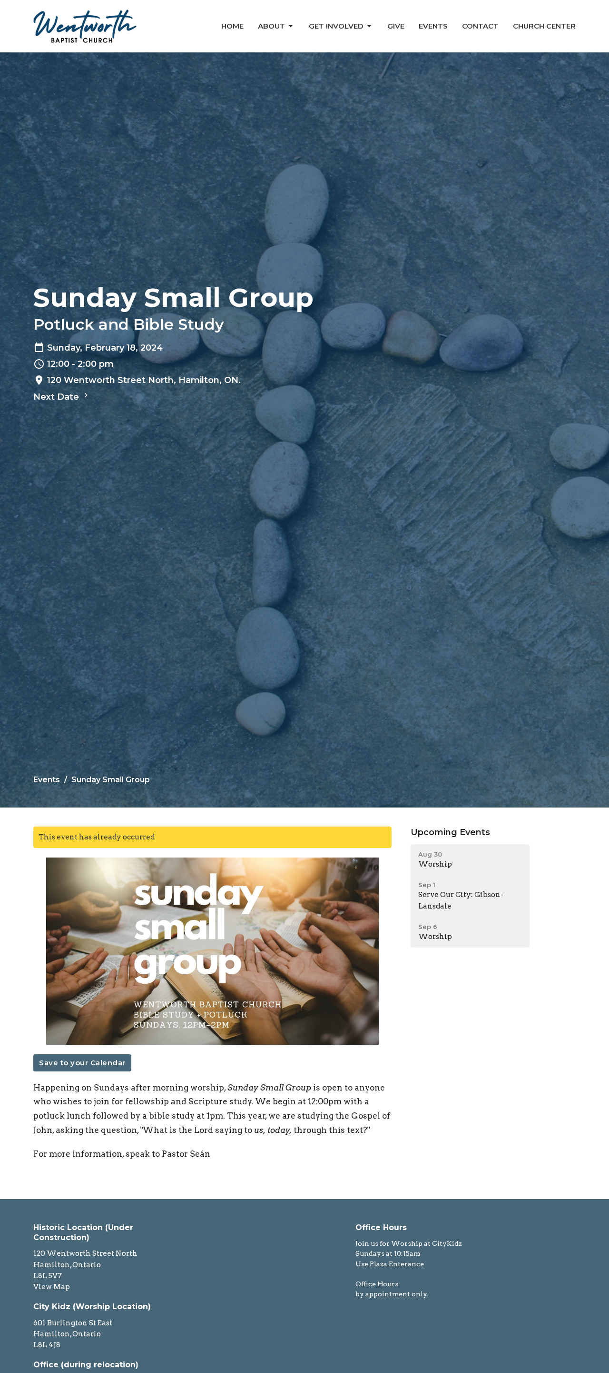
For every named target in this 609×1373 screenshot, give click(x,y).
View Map (51, 1286)
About (271, 25)
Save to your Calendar (82, 1062)
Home (232, 25)
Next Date (57, 397)
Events (433, 25)
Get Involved (336, 25)
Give (395, 25)
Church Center (544, 25)
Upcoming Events (450, 832)
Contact (480, 25)
